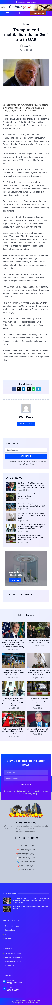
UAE (27, 24)
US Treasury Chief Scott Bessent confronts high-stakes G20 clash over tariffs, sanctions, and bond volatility (32, 485)
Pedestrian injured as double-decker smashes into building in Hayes (13, 731)
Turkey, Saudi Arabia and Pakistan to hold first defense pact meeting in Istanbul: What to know (31, 527)
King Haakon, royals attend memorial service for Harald (39, 641)
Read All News (26, 424)
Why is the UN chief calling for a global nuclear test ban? (38, 730)
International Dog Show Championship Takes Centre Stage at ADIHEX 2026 (32, 505)
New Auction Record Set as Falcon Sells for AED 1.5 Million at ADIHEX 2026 (31, 516)
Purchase (15, 580)
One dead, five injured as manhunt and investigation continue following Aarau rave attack (31, 537)
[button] (7, 13)
